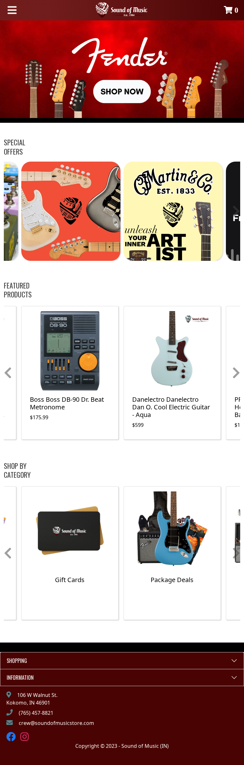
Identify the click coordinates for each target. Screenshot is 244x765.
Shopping (17, 660)
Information (20, 677)
